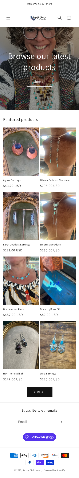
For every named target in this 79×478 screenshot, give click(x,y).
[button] (8, 17)
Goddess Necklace (13, 309)
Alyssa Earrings (12, 180)
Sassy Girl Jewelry (33, 470)
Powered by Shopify (54, 470)
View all (39, 392)
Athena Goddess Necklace (55, 180)
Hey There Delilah (13, 373)
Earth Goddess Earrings (16, 244)
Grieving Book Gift (50, 309)
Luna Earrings (48, 373)
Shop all (39, 81)
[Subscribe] (60, 422)
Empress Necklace (50, 244)
